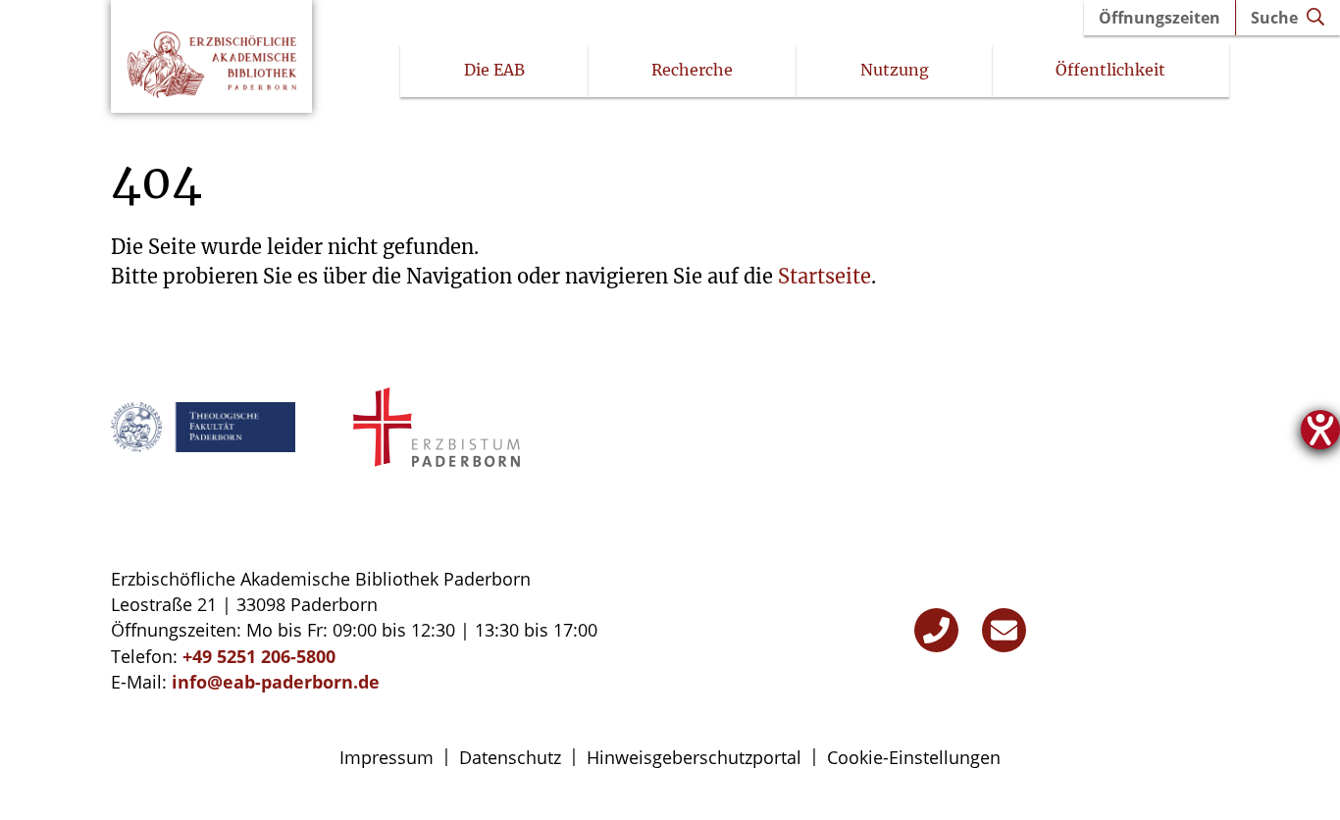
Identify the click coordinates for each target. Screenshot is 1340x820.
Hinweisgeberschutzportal (694, 757)
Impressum (386, 757)
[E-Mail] (1004, 630)
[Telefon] (936, 630)
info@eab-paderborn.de (276, 681)
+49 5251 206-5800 (258, 656)
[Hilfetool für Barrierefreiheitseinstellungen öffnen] (1320, 429)
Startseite (824, 276)
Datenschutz (510, 757)
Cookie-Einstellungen (914, 757)
